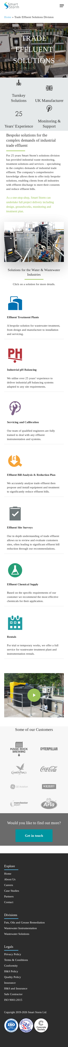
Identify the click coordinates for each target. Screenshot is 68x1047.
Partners (9, 896)
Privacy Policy (12, 954)
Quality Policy (12, 977)
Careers (8, 885)
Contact (8, 902)
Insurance (10, 982)
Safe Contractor (13, 994)
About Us (9, 879)
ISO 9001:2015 (13, 999)
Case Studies (11, 890)
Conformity (11, 965)
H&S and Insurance (15, 988)
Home (7, 17)
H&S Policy (11, 971)
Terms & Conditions (16, 959)
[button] (62, 6)
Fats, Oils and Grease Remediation (24, 922)
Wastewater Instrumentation (20, 928)
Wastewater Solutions (16, 933)
